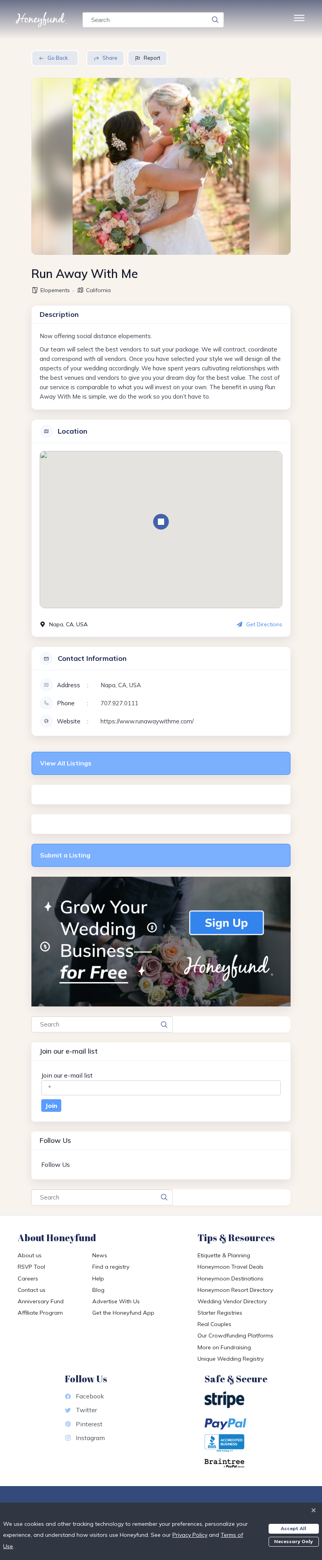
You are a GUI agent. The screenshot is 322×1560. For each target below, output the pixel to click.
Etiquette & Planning (224, 1255)
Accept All (293, 1528)
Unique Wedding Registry (231, 1358)
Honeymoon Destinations (230, 1278)
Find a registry (111, 1266)
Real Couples (214, 1324)
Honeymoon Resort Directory (235, 1289)
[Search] (215, 20)
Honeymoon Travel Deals (230, 1266)
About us (30, 1255)
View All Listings (65, 763)
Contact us (32, 1289)
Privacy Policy (189, 1534)
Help (98, 1278)
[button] (161, 522)
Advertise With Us (116, 1301)
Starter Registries (220, 1312)
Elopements (55, 290)
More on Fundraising (224, 1347)
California (98, 290)
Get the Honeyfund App (123, 1312)
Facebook (90, 1396)
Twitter (86, 1410)
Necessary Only (293, 1541)
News (99, 1255)
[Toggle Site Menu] (299, 20)
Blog (98, 1289)
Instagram (90, 1438)
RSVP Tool (31, 1266)
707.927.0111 (119, 703)
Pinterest (89, 1424)
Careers (28, 1278)
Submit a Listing (65, 855)
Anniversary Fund (41, 1301)
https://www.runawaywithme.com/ (147, 721)
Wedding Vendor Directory (232, 1301)
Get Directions (264, 624)
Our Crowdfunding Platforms (235, 1335)
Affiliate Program (40, 1312)
